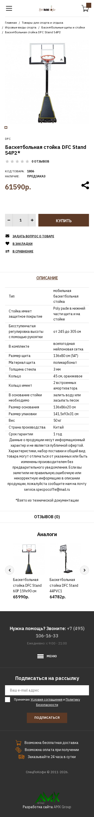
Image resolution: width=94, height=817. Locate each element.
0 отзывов (40, 161)
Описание (47, 277)
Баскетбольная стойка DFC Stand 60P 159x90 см (27, 585)
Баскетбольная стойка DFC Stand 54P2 (33, 32)
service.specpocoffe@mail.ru (47, 489)
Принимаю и (47, 702)
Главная (11, 22)
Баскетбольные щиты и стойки (63, 27)
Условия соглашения (46, 699)
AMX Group (62, 807)
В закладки (23, 244)
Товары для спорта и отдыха (42, 22)
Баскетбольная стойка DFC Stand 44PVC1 (64, 585)
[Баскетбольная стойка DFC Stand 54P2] (47, 81)
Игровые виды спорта (20, 27)
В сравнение (23, 251)
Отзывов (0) (47, 516)
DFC (8, 139)
